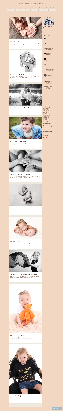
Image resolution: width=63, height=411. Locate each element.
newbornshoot (45, 129)
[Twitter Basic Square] (45, 137)
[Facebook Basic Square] (43, 137)
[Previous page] (22, 405)
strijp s (50, 129)
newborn (50, 128)
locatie (51, 126)
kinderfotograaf (46, 126)
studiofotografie (49, 131)
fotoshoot (49, 123)
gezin (44, 125)
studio (44, 131)
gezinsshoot (48, 125)
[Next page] (28, 405)
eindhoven (45, 123)
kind (51, 125)
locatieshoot (45, 128)
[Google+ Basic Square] (46, 137)
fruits (53, 123)
